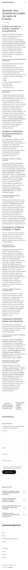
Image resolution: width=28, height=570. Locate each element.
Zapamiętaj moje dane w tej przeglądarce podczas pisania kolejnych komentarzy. (13, 467)
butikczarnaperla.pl (8, 2)
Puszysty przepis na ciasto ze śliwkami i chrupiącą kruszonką (20, 406)
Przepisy (8, 22)
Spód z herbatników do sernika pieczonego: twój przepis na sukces (11, 507)
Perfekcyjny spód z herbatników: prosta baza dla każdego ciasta (10, 514)
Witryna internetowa (6, 460)
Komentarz (5, 430)
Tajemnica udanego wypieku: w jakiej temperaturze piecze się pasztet (11, 492)
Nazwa (4, 447)
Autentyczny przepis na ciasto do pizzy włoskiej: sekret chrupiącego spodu (7, 405)
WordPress (10, 567)
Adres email (5, 454)
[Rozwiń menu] (25, 2)
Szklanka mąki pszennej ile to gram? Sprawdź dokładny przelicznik (9, 500)
